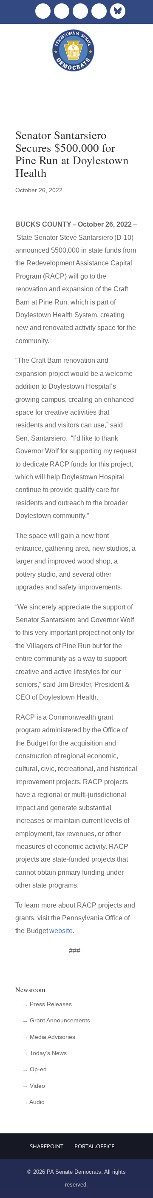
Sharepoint (46, 1146)
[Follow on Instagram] (80, 11)
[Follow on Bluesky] (117, 11)
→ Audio (33, 1101)
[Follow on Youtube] (99, 11)
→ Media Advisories (48, 1036)
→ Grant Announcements (56, 1020)
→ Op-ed (34, 1069)
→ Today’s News (44, 1053)
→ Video (33, 1085)
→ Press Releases (47, 1004)
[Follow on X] (61, 11)
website (61, 930)
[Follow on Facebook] (43, 11)
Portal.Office (94, 1146)
